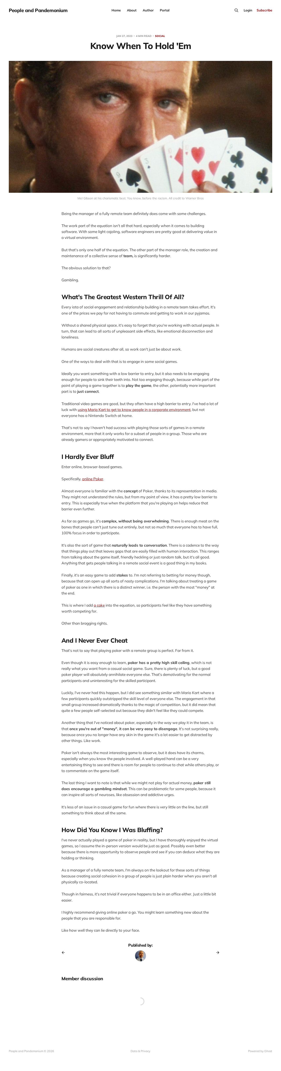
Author (148, 10)
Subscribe (264, 10)
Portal (164, 10)
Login (248, 10)
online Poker (92, 478)
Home (116, 10)
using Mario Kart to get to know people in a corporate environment (134, 409)
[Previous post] (64, 952)
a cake (99, 605)
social (160, 36)
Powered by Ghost (260, 1051)
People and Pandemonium (38, 10)
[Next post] (216, 952)
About (132, 10)
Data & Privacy (140, 1051)
